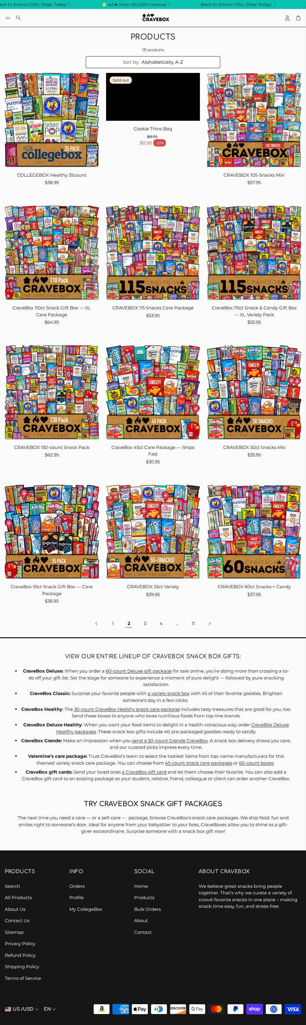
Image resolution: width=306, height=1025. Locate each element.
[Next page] (209, 623)
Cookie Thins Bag (153, 129)
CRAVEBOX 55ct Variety (153, 586)
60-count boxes (256, 763)
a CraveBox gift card (144, 772)
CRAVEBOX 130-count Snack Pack (51, 447)
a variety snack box (168, 693)
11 (193, 623)
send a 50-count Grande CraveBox (170, 740)
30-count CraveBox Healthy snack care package (127, 709)
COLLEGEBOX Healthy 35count (51, 175)
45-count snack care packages (198, 763)
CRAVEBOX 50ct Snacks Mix (254, 447)
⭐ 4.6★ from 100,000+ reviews (115, 4)
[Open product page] (52, 120)
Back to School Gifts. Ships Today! (218, 4)
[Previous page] (96, 623)
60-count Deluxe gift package (139, 671)
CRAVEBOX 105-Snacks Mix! (254, 175)
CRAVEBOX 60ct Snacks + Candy (254, 586)
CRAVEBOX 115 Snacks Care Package (153, 308)
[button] (8, 18)
